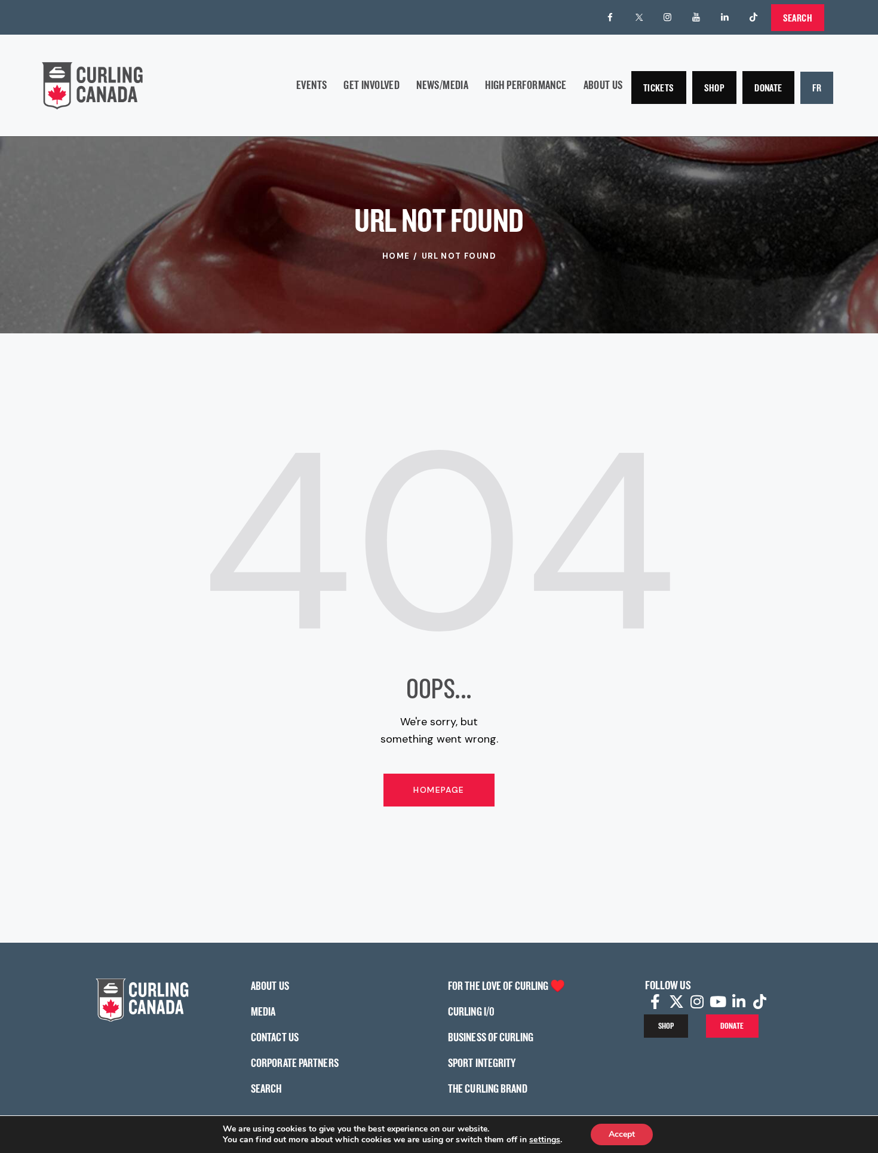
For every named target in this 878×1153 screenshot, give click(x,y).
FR (817, 87)
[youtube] (696, 17)
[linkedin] (725, 17)
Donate (768, 87)
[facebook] (610, 17)
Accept (622, 1134)
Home (396, 256)
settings (544, 1139)
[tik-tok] (753, 17)
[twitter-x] (639, 17)
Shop (714, 87)
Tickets (658, 87)
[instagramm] (667, 17)
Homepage (438, 789)
